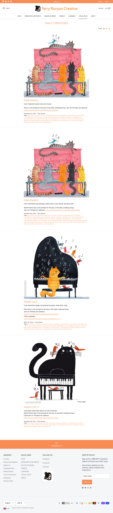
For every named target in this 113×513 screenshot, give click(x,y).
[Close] (72, 243)
